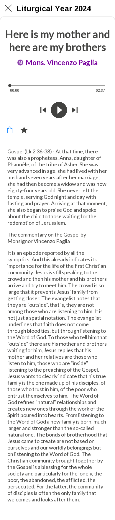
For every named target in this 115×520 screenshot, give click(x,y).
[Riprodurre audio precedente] (43, 110)
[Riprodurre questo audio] (59, 110)
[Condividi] (10, 130)
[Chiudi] (8, 8)
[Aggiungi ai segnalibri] (24, 130)
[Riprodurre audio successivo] (74, 110)
